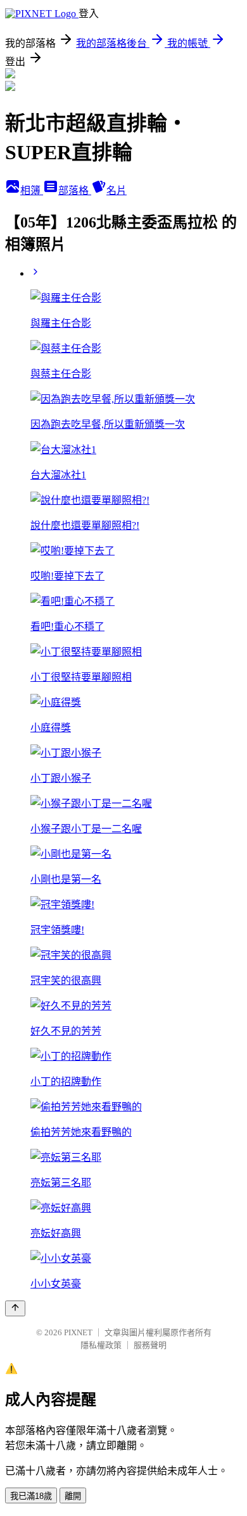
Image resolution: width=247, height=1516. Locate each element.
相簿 (31, 190)
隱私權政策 (101, 1345)
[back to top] (15, 1308)
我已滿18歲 (31, 1496)
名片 (116, 190)
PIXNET (78, 1332)
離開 (73, 1496)
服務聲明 (150, 1345)
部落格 (74, 190)
